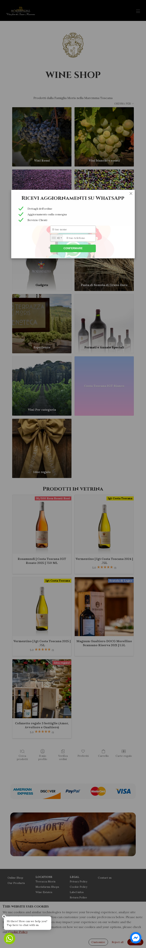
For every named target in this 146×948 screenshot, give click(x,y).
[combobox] (56, 238)
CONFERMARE (73, 248)
